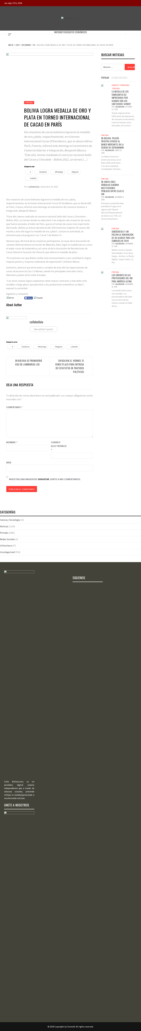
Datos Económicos (77, 32)
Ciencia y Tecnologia (120, 85)
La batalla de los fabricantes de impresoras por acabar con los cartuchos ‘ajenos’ (121, 98)
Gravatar (43, 479)
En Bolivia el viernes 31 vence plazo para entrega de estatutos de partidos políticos (69, 366)
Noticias (64, 32)
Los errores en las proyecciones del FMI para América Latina (122, 278)
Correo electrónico (58, 446)
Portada (29, 102)
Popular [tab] (105, 77)
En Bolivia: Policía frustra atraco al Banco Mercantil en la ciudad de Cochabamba (112, 143)
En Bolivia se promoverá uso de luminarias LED (28, 362)
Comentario (14, 407)
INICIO (57, 32)
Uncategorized (7, 552)
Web (8, 462)
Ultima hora (6, 545)
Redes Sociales (7, 539)
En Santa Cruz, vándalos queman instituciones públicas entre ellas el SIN (112, 188)
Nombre (11, 442)
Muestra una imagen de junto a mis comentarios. (45, 479)
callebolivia (34, 186)
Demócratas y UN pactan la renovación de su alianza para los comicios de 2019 (123, 236)
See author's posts (43, 329)
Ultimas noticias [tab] (119, 77)
